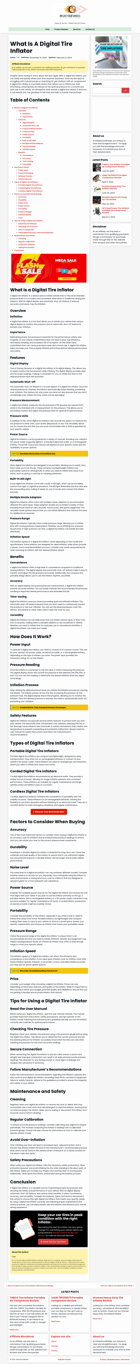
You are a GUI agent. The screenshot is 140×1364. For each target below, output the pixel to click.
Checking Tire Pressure (27, 227)
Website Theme (64, 1359)
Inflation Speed (28, 149)
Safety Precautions (26, 247)
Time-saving (27, 161)
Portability (26, 137)
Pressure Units (28, 132)
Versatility (26, 164)
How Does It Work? (21, 167)
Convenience (27, 155)
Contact (54, 1346)
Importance (27, 117)
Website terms (114, 1359)
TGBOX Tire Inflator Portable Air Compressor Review (116, 165)
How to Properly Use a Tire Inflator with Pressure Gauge (30, 1286)
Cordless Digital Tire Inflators (30, 191)
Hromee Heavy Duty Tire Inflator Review (114, 187)
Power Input (23, 170)
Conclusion (19, 250)
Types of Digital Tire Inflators (26, 182)
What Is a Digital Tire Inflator (26, 108)
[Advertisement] (111, 115)
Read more (14, 1330)
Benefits (21, 152)
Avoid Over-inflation (26, 244)
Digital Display (28, 123)
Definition (26, 114)
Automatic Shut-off (30, 126)
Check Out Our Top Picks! (54, 1241)
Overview (22, 111)
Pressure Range (29, 146)
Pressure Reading (25, 173)
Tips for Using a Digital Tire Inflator (28, 221)
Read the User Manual (27, 224)
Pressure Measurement (32, 129)
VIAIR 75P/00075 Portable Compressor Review (114, 176)
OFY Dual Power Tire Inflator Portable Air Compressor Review (115, 210)
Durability (22, 200)
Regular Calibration (26, 241)
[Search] (125, 90)
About (53, 1341)
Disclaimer (125, 1359)
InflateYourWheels (22, 1360)
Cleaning (22, 239)
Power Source (28, 134)
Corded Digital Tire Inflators (29, 188)
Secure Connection (26, 230)
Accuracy (26, 158)
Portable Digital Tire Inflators (30, 185)
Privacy (54, 1351)
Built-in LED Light (29, 140)
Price (20, 218)
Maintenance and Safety (24, 236)
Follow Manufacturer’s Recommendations (35, 233)
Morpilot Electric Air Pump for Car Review (114, 198)
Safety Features (25, 179)
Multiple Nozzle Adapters (32, 143)
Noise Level (23, 203)
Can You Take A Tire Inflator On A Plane (116, 1286)
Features (22, 120)
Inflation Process (25, 176)
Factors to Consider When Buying (28, 194)
